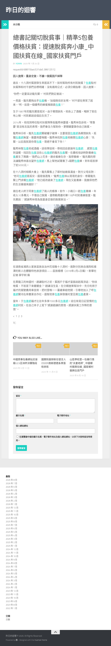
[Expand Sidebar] (5, 24)
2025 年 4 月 (11, 535)
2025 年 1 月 (11, 546)
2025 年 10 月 (12, 514)
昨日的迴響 (21, 10)
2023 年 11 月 (12, 594)
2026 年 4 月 (11, 494)
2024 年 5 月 (11, 573)
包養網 (38, 133)
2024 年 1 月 (11, 587)
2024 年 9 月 (11, 559)
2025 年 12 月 (12, 507)
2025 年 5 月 (11, 532)
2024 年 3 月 (11, 580)
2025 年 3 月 (11, 539)
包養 (88, 83)
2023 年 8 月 (11, 605)
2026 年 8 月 (11, 480)
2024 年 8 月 (11, 563)
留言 (18, 396)
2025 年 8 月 (11, 521)
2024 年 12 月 (12, 549)
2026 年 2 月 (11, 500)
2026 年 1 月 (11, 504)
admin (19, 63)
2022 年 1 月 (11, 608)
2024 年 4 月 (11, 577)
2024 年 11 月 (12, 552)
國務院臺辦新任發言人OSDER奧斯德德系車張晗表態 (53, 363)
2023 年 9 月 (11, 601)
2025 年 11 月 (12, 511)
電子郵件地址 (64, 415)
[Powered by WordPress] (17, 640)
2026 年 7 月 (11, 483)
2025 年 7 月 (11, 525)
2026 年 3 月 (11, 497)
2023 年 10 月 (12, 598)
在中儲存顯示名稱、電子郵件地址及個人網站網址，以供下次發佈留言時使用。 (54, 439)
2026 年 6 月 (11, 487)
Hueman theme (41, 640)
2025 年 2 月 (11, 542)
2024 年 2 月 (11, 584)
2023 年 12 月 (12, 591)
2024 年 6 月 (11, 570)
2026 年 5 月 (11, 490)
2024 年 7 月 (11, 566)
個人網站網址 (22, 426)
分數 (8, 619)
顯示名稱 (20, 415)
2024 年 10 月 (12, 556)
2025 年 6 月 (11, 528)
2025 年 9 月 (11, 518)
